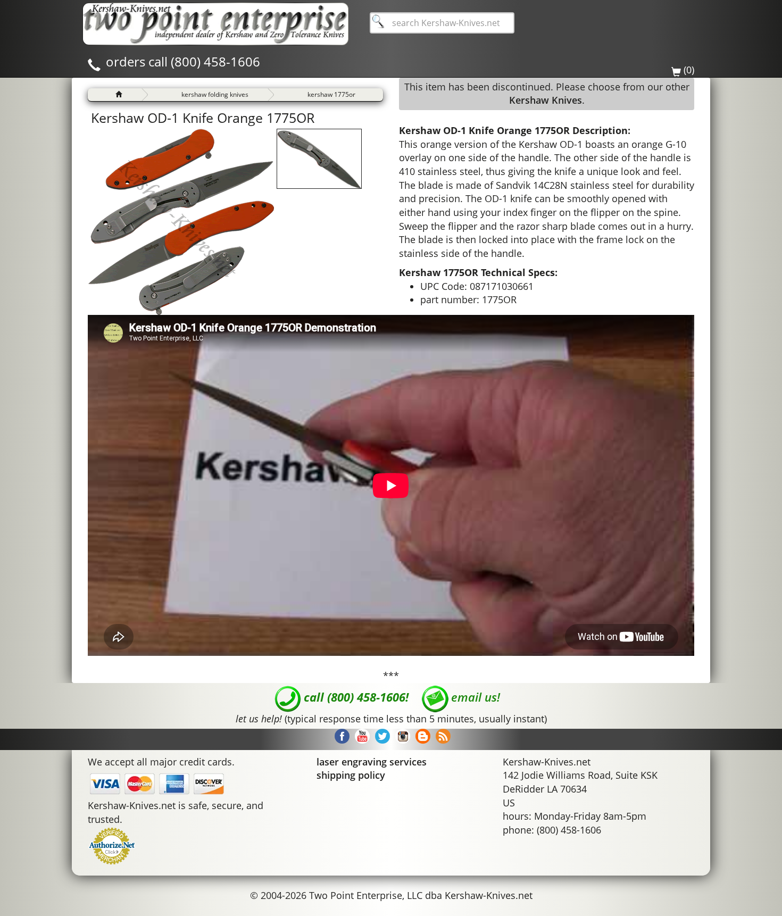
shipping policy (351, 775)
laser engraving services (372, 761)
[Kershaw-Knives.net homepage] (115, 94)
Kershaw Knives (545, 100)
